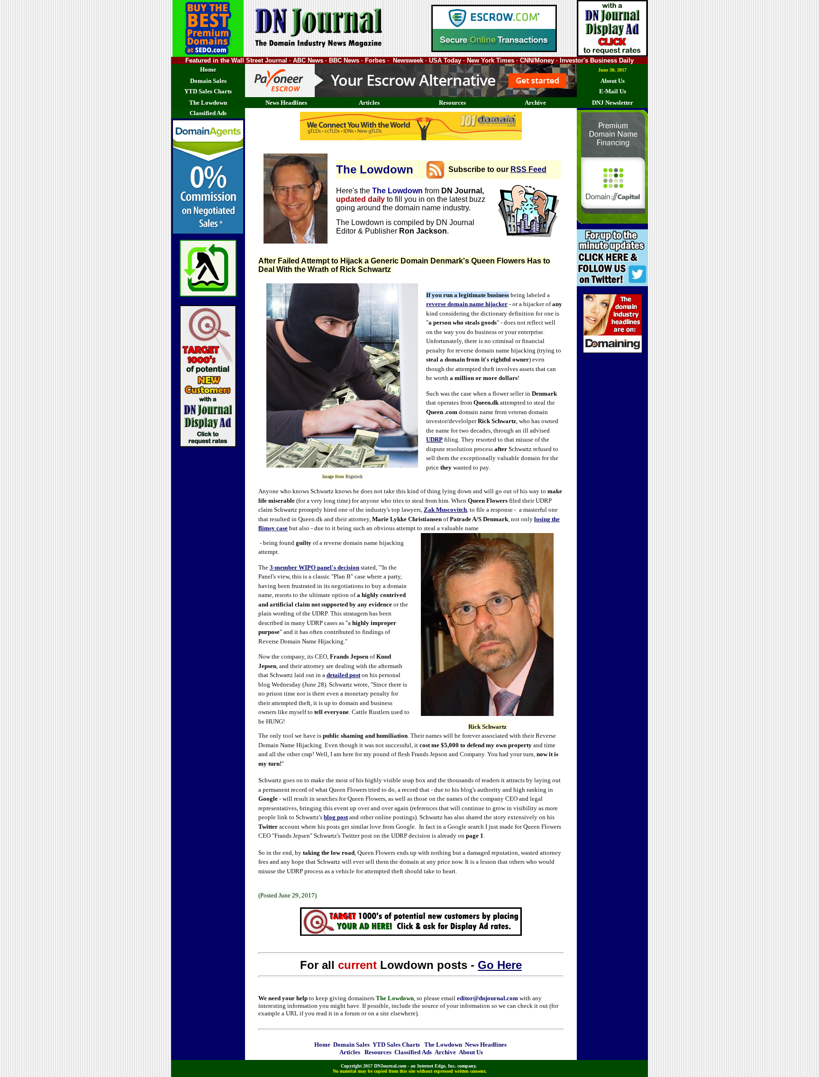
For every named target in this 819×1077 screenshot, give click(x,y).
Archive (445, 1052)
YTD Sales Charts (396, 1044)
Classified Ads (413, 1052)
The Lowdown (443, 1044)
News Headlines (486, 1044)
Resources (377, 1052)
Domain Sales (351, 1044)
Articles (349, 1052)
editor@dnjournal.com (487, 998)
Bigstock (354, 476)
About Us (471, 1052)
